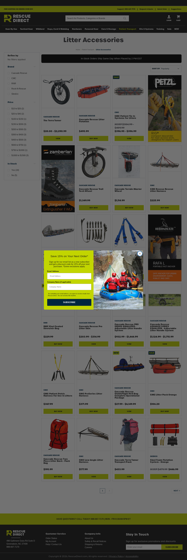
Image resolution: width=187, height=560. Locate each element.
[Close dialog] (140, 253)
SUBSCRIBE (69, 302)
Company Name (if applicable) (59, 282)
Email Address (53, 271)
